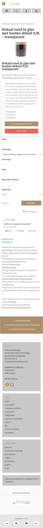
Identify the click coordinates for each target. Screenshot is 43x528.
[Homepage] (14, 4)
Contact (8, 422)
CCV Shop (25, 518)
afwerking (12, 302)
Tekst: (4, 139)
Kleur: (4, 169)
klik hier (26, 305)
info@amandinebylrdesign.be (16, 362)
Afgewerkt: (6, 190)
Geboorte (5, 24)
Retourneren (9, 412)
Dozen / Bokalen (26, 24)
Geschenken (9, 461)
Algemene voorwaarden (14, 419)
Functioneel (11, 112)
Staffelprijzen (7, 242)
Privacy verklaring (12, 429)
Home (7, 401)
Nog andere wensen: (10, 179)
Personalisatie (10, 454)
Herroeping (9, 433)
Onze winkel (9, 405)
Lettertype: (6, 149)
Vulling (7, 458)
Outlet (7, 468)
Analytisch (11, 115)
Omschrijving (7, 239)
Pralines (8, 465)
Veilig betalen (10, 415)
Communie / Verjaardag (14, 451)
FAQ (6, 426)
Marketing (11, 118)
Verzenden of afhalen (13, 408)
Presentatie (14, 24)
